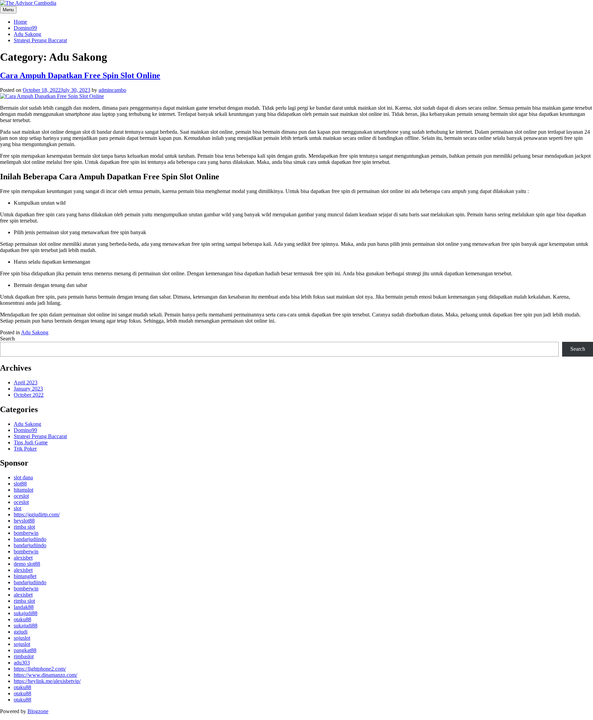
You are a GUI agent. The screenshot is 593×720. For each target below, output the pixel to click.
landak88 (24, 607)
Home (20, 22)
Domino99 (25, 28)
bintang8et (25, 576)
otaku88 (22, 619)
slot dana (23, 477)
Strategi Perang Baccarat (40, 40)
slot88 (20, 484)
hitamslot (23, 490)
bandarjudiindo (30, 539)
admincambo (112, 90)
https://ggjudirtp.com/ (37, 514)
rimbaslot (24, 656)
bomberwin (26, 533)
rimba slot (24, 527)
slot (17, 508)
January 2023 (28, 389)
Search (7, 338)
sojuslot (22, 638)
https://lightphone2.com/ (40, 669)
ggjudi (20, 632)
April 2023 (25, 382)
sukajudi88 (25, 613)
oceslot (21, 496)
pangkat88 (25, 650)
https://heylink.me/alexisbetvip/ (47, 681)
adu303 (22, 662)
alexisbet (23, 558)
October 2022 (29, 395)
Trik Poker (25, 449)
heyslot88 (24, 521)
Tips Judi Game (31, 442)
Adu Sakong (27, 34)
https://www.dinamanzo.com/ (45, 675)
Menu (8, 9)
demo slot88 (27, 564)
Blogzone (37, 711)
